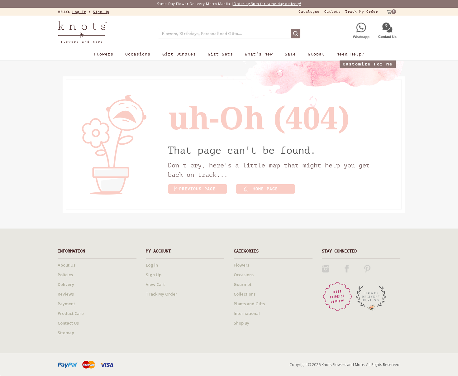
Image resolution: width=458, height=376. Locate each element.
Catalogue (309, 12)
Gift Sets (220, 54)
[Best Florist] (337, 296)
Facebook (346, 268)
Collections (244, 294)
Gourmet (242, 284)
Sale (290, 54)
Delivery (66, 284)
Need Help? (350, 54)
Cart (388, 12)
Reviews (66, 294)
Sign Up (101, 12)
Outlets (332, 12)
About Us (66, 265)
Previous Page (197, 188)
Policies (65, 274)
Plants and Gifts (249, 303)
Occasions (137, 54)
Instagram (325, 268)
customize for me (368, 64)
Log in (79, 12)
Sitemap (66, 332)
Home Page (265, 188)
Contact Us (68, 323)
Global (316, 54)
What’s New (259, 54)
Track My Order (361, 12)
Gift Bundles (179, 54)
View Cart (155, 284)
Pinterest (367, 268)
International (247, 313)
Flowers (103, 54)
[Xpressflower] (97, 32)
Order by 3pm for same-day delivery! (267, 4)
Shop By (241, 323)
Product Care (71, 313)
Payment (66, 303)
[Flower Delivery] (371, 296)
